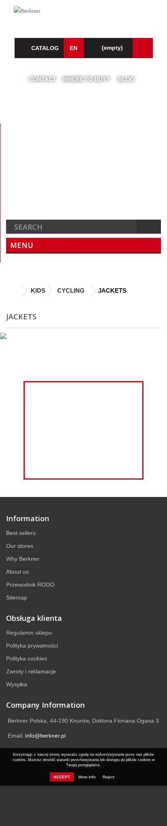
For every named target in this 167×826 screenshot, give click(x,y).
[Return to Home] (14, 291)
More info (87, 777)
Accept (62, 777)
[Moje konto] (143, 48)
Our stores (19, 546)
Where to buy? (86, 79)
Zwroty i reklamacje (31, 671)
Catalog (45, 48)
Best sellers (21, 533)
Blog (126, 79)
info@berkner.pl (45, 735)
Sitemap (16, 597)
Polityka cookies (26, 658)
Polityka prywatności (32, 645)
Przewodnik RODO (30, 584)
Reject (108, 777)
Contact (42, 79)
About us (17, 571)
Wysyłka (16, 684)
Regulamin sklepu (29, 632)
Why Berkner (22, 559)
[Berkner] (83, 15)
